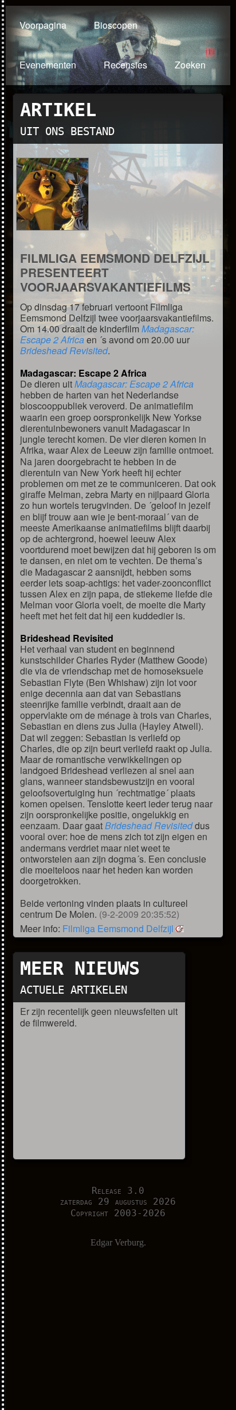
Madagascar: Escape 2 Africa (134, 383)
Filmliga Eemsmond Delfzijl (118, 928)
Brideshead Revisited (64, 350)
